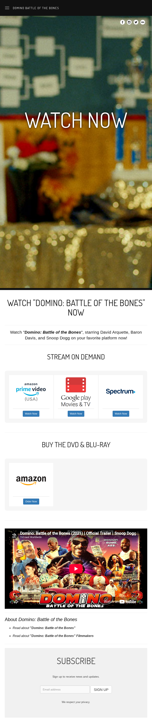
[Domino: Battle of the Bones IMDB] (143, 23)
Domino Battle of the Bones (35, 8)
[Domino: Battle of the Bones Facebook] (123, 23)
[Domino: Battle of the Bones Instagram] (130, 23)
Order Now (31, 501)
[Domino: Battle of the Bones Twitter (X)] (136, 23)
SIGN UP (101, 690)
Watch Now (31, 413)
